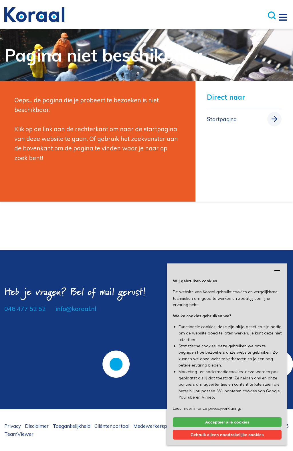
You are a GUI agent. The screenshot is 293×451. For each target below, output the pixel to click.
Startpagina (222, 119)
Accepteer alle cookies (227, 422)
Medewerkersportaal (157, 426)
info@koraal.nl (76, 308)
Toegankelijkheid (71, 426)
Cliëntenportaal (111, 426)
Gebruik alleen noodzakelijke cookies (227, 434)
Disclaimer (37, 426)
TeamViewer (18, 434)
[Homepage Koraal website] (34, 14)
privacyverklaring (224, 408)
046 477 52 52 (25, 308)
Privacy (12, 426)
